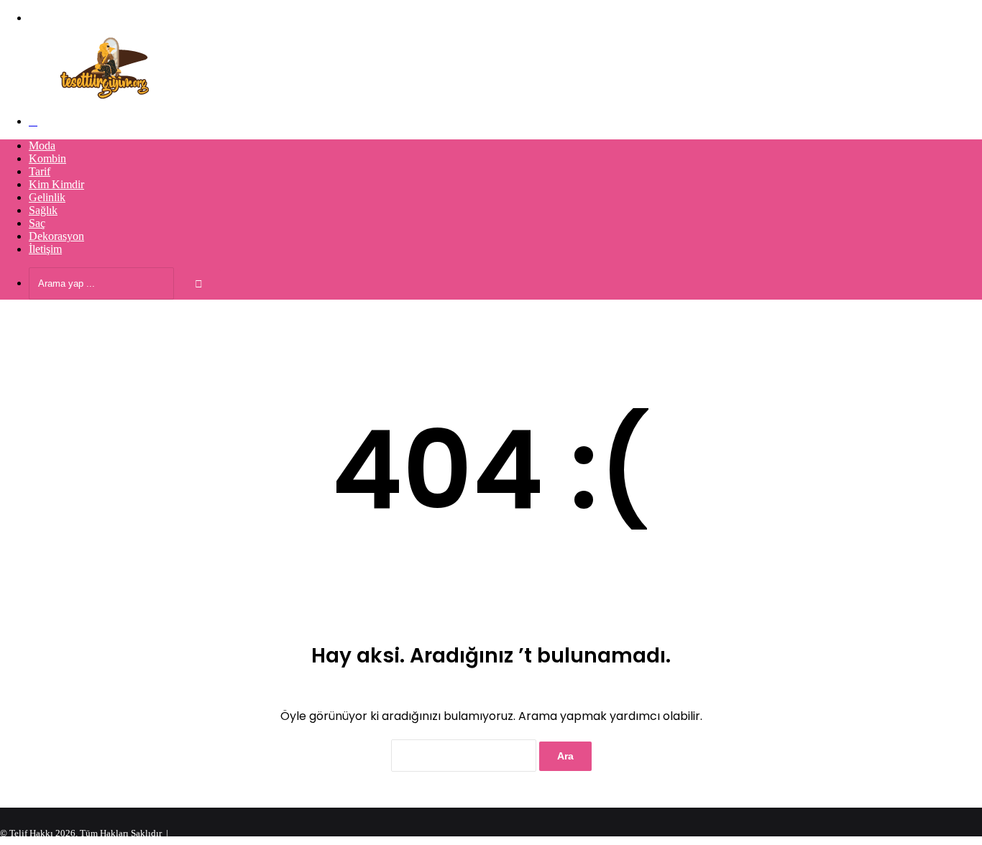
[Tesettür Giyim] (108, 97)
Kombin (47, 158)
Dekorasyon (56, 236)
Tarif (39, 171)
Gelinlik (47, 197)
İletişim (45, 249)
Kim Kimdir (56, 184)
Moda (42, 145)
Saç (37, 223)
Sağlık (43, 210)
